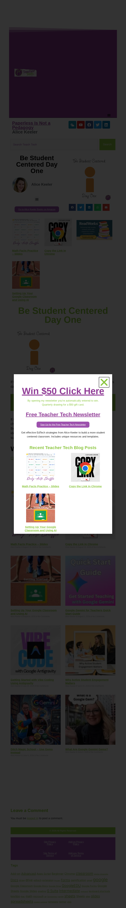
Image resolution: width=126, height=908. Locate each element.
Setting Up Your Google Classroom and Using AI (41, 528)
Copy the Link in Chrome (85, 486)
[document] (63, 454)
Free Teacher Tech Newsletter (63, 414)
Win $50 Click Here (63, 391)
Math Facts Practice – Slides (40, 486)
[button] (104, 382)
